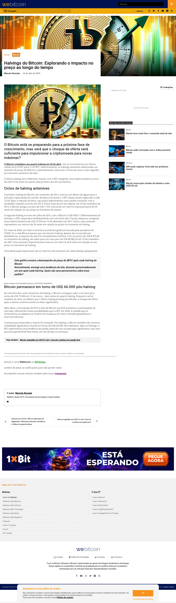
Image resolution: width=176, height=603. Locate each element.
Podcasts (6, 521)
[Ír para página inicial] (58, 4)
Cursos (5, 529)
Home (7, 54)
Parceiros (118, 557)
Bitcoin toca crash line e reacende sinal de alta (149, 133)
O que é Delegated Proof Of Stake (105, 513)
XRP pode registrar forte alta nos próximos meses (147, 168)
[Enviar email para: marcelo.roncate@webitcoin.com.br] (8, 401)
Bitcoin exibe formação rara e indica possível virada (148, 151)
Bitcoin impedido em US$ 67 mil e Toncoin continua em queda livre (50, 340)
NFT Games (7, 533)
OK (143, 593)
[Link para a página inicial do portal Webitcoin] (88, 549)
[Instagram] (149, 11)
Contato (59, 557)
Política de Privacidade (80, 557)
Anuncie (139, 11)
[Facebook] (158, 11)
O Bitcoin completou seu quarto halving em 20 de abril (32, 164)
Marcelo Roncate (23, 393)
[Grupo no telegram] (167, 11)
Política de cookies (65, 597)
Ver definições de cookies (143, 599)
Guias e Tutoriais (9, 525)
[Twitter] (154, 11)
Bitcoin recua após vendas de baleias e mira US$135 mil (148, 184)
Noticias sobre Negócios (12, 517)
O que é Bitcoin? (98, 497)
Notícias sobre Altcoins (12, 505)
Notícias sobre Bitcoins (12, 501)
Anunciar (101, 557)
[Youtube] (163, 11)
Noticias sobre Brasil (11, 513)
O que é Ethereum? (99, 501)
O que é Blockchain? (100, 505)
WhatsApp (40, 361)
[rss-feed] (172, 11)
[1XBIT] (88, 459)
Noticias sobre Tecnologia (13, 509)
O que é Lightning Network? (103, 509)
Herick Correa (168, 587)
